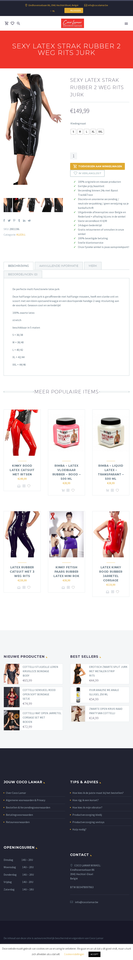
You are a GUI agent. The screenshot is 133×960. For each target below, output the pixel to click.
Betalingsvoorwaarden (19, 814)
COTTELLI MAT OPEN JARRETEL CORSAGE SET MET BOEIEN (42, 717)
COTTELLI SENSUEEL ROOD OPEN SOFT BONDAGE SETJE (39, 694)
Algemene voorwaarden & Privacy (25, 800)
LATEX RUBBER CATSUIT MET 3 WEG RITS (22, 572)
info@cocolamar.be (98, 5)
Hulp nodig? (79, 829)
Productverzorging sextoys (88, 822)
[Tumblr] (19, 220)
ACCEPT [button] (94, 954)
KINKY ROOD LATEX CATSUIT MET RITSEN (22, 470)
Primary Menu (126, 23)
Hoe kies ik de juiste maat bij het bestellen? (98, 793)
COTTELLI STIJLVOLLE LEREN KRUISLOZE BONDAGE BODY (40, 671)
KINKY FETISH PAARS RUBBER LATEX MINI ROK (66, 572)
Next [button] (65, 205)
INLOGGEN (75, 10)
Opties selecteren (19, 486)
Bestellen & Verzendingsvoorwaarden (28, 807)
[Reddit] (29, 220)
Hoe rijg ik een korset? (85, 800)
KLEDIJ (20, 234)
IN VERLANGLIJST (90, 173)
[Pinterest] (14, 220)
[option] (33, 129)
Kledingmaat (78, 123)
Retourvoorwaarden (18, 822)
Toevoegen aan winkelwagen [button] (63, 490)
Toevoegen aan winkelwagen (100, 166)
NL (53, 11)
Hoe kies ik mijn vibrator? (87, 807)
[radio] (73, 131)
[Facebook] (4, 220)
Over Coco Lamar (16, 793)
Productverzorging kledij (87, 814)
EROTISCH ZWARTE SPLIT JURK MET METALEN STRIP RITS (108, 671)
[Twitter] (9, 220)
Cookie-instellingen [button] (74, 954)
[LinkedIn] (24, 220)
